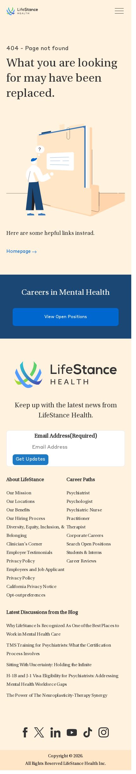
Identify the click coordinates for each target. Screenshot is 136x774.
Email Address (65, 436)
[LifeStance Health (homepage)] (22, 11)
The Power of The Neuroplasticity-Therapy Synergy (56, 695)
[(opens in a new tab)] (25, 732)
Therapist (75, 527)
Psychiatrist (78, 493)
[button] (18, 493)
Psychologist (79, 501)
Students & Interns (84, 552)
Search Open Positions (88, 544)
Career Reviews (81, 561)
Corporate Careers (84, 535)
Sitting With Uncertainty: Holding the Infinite (48, 665)
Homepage (19, 251)
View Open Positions (65, 317)
